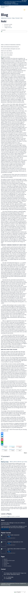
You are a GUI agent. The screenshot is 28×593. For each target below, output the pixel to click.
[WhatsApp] (14, 442)
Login (23, 0)
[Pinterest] (14, 440)
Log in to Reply (24, 461)
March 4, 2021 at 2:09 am (15, 461)
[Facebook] (14, 433)
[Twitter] (14, 435)
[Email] (14, 438)
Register (25, 0)
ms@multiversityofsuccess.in (10, 581)
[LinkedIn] (14, 444)
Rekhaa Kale (5, 462)
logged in (9, 516)
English (19, 592)
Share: (25, 452)
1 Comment (3, 30)
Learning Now (5, 529)
